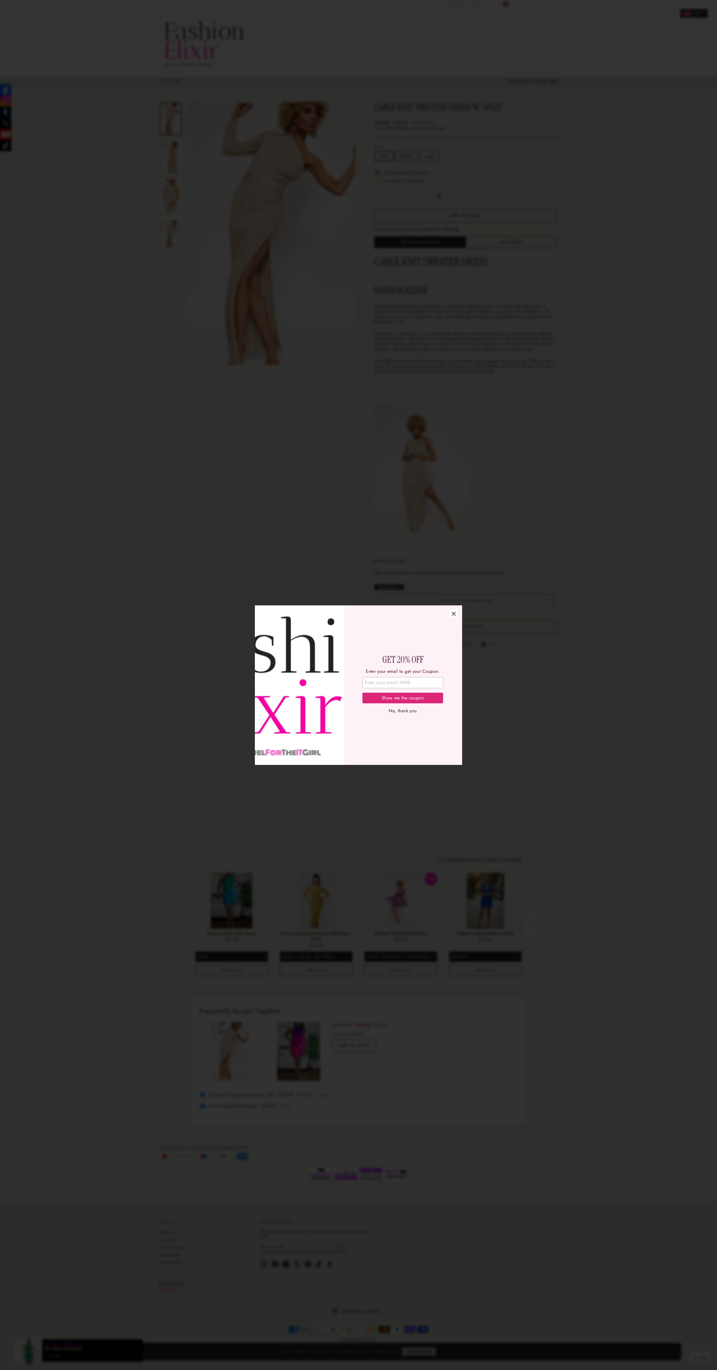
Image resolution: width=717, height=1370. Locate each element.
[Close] (454, 614)
